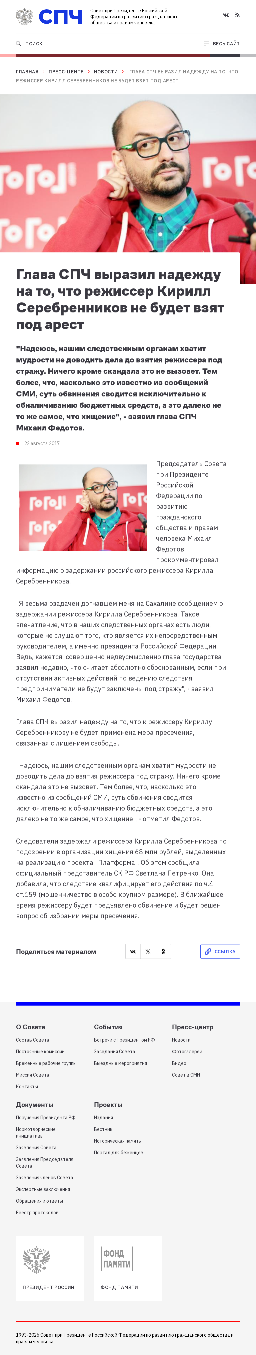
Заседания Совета (114, 1052)
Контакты (27, 1087)
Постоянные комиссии (40, 1052)
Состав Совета (32, 1040)
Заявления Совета (36, 1148)
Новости (106, 72)
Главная (27, 72)
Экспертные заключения (43, 1189)
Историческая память (117, 1141)
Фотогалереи (187, 1052)
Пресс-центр (66, 72)
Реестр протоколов (37, 1213)
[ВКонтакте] (133, 952)
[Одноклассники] (163, 952)
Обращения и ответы (39, 1201)
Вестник (103, 1129)
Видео (179, 1063)
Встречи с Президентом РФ (124, 1040)
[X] (148, 952)
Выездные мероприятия (120, 1063)
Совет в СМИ (186, 1075)
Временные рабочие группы (46, 1063)
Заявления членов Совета (44, 1178)
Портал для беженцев (118, 1153)
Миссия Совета (32, 1075)
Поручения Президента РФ (46, 1118)
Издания (103, 1118)
